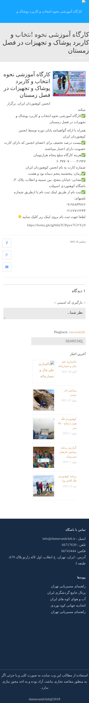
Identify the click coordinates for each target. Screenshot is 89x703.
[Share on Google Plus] (6, 255)
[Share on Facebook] (6, 243)
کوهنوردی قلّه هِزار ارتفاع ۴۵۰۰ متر (67, 423)
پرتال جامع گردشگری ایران (66, 592)
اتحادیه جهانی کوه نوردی (68, 605)
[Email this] (6, 267)
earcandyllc (77, 332)
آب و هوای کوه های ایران (68, 599)
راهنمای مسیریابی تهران (68, 586)
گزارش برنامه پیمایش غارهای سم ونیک (68, 452)
